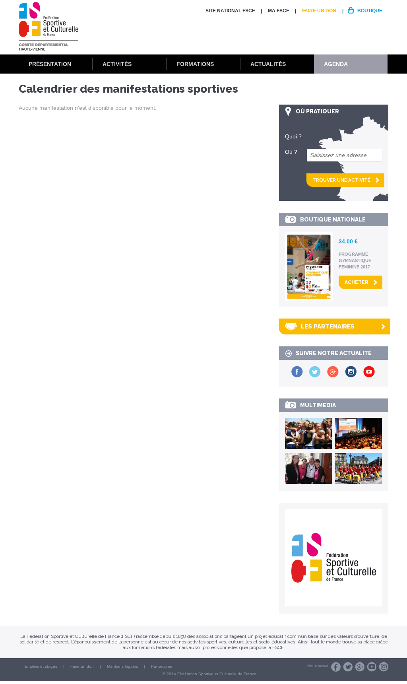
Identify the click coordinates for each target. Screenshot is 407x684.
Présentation (50, 64)
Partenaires (161, 666)
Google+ (359, 667)
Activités (117, 64)
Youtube (371, 667)
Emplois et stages (41, 666)
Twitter (348, 667)
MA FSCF (278, 11)
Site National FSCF (230, 11)
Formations (195, 64)
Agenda (336, 64)
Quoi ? (293, 136)
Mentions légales (122, 666)
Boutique (369, 11)
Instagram (383, 667)
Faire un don (319, 11)
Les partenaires (328, 326)
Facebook (336, 667)
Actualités (268, 64)
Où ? (291, 152)
